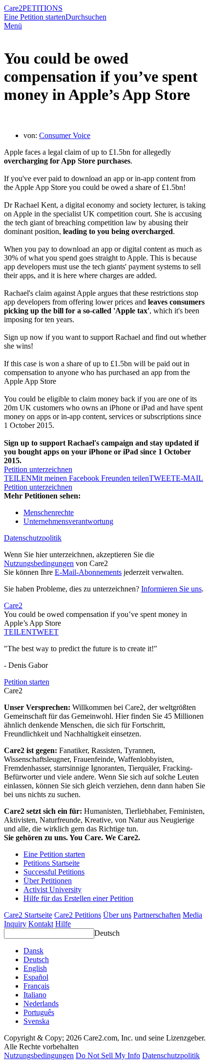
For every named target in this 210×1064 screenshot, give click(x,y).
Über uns (117, 915)
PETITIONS (42, 8)
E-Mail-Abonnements (88, 572)
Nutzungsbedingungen (39, 563)
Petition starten (26, 682)
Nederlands (41, 1003)
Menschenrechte (48, 512)
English (35, 968)
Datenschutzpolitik (33, 538)
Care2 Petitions (77, 915)
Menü (13, 26)
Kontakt (40, 924)
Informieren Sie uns (171, 589)
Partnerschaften (157, 915)
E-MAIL (189, 478)
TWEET (162, 478)
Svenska (36, 1021)
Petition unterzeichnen (38, 469)
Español (35, 977)
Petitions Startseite (51, 863)
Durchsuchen (85, 17)
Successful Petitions (53, 872)
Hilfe (63, 924)
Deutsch (107, 933)
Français (36, 986)
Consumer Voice (64, 135)
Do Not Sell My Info (108, 1055)
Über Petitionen (47, 880)
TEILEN (18, 632)
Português (38, 1012)
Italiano (34, 995)
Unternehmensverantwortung (68, 521)
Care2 (13, 8)
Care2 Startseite (28, 915)
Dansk (33, 950)
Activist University (52, 889)
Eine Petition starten (34, 17)
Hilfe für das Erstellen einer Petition (78, 898)
